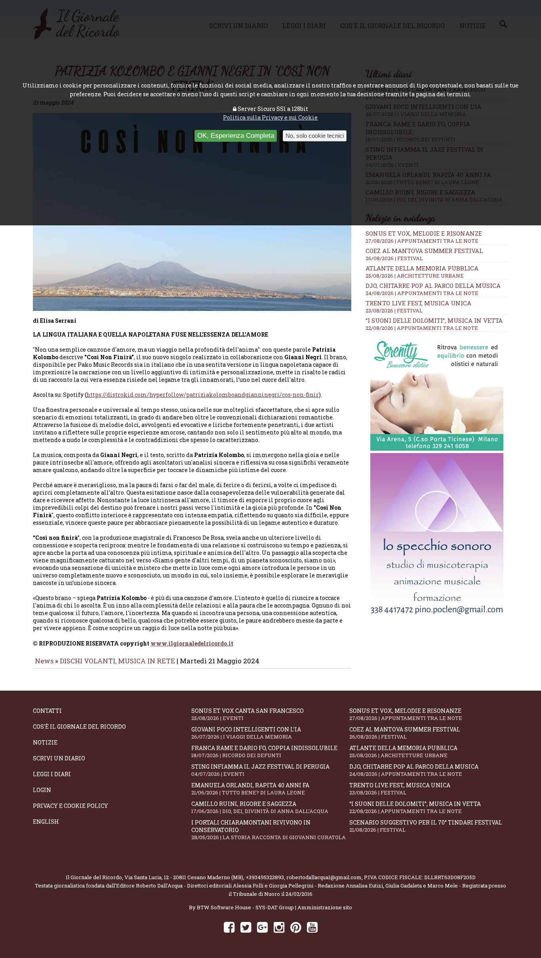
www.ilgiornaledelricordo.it (191, 643)
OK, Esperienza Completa (235, 135)
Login (42, 790)
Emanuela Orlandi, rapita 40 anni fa (250, 788)
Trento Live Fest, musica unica (418, 303)
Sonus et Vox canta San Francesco (247, 714)
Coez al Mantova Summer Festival (424, 251)
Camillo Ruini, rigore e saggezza (259, 807)
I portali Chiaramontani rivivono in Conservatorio (268, 830)
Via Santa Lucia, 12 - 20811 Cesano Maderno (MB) (183, 877)
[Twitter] (245, 926)
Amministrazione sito (324, 907)
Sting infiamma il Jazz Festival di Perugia (260, 770)
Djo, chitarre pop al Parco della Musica (433, 285)
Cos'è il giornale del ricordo (79, 726)
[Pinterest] (295, 926)
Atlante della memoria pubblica (422, 268)
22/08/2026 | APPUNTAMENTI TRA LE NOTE (422, 327)
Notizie (45, 742)
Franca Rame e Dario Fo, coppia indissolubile (264, 751)
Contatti (47, 710)
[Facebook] (229, 926)
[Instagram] (279, 926)
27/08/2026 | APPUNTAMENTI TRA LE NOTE (422, 240)
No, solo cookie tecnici (315, 135)
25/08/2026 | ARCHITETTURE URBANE (415, 275)
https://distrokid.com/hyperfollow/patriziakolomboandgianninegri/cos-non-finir (202, 394)
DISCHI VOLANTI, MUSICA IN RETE (117, 660)
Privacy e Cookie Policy (70, 805)
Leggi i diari (52, 774)
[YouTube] (312, 926)
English (46, 821)
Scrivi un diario (59, 758)
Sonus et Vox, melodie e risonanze (424, 233)
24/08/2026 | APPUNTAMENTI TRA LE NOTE (422, 293)
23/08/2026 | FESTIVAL (394, 310)
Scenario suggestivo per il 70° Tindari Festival (425, 826)
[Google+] (262, 926)
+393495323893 (265, 877)
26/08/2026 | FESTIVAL (394, 258)
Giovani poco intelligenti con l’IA (246, 733)
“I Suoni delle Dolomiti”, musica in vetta (434, 320)
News (44, 660)
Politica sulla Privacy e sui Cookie (270, 117)
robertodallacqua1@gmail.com (324, 877)
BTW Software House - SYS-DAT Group (245, 907)
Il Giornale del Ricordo (94, 877)
